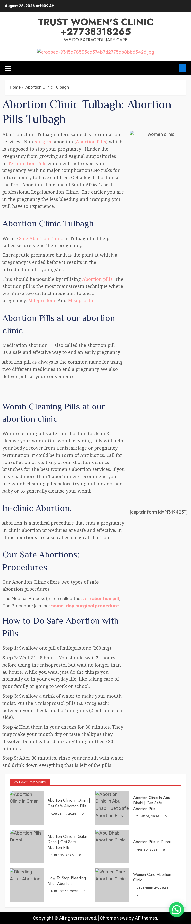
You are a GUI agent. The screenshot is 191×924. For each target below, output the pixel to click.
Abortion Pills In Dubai (152, 842)
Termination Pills (27, 163)
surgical (44, 142)
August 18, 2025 (64, 891)
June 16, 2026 (147, 816)
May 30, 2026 (147, 849)
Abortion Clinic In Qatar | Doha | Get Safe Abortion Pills (69, 842)
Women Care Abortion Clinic (152, 877)
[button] (176, 909)
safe (100, 598)
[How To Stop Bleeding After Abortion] (27, 885)
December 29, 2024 (152, 887)
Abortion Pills (91, 142)
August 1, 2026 (63, 813)
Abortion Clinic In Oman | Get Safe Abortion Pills (69, 803)
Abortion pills (97, 279)
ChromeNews (114, 918)
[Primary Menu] (8, 68)
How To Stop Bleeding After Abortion (67, 880)
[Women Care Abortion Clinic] (112, 885)
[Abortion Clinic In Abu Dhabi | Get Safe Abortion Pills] (112, 808)
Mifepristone (41, 300)
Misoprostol (81, 300)
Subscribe (182, 68)
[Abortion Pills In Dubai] (112, 846)
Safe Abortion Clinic (41, 238)
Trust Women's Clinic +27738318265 (95, 26)
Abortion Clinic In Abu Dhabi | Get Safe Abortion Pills (151, 803)
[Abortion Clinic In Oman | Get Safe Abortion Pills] (27, 808)
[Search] (173, 68)
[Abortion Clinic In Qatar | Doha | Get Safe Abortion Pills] (27, 846)
